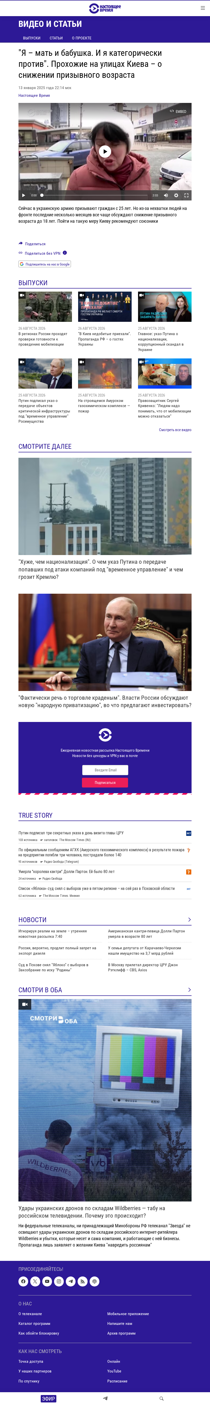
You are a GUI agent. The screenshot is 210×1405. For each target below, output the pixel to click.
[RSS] (82, 1281)
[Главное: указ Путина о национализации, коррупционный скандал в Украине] (165, 307)
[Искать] (161, 1398)
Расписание (117, 1380)
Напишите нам (119, 1323)
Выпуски (31, 38)
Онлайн (113, 1361)
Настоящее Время (34, 95)
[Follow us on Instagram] (59, 1281)
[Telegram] (105, 1398)
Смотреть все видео (175, 430)
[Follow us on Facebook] (23, 1281)
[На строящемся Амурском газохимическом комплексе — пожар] (105, 373)
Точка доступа (30, 1361)
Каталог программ (34, 1323)
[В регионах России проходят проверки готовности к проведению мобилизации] (45, 307)
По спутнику (28, 1380)
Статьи (56, 38)
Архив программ (121, 1333)
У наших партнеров (34, 1371)
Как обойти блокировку (38, 1333)
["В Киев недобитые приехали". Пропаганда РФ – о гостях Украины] (105, 307)
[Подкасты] (94, 1281)
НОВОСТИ (32, 920)
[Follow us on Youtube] (47, 1281)
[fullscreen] (186, 195)
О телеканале (30, 1313)
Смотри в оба (40, 990)
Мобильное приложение (128, 1313)
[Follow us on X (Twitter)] (35, 1281)
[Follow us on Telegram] (71, 1281)
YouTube (114, 1371)
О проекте (81, 38)
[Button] (32, 245)
